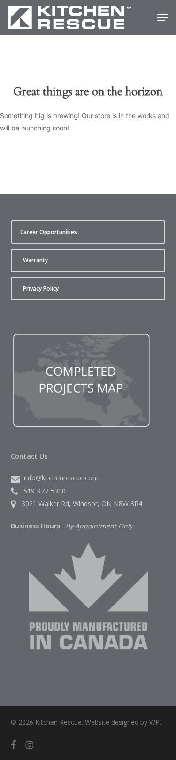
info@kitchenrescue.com (61, 477)
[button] (162, 17)
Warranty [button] (35, 260)
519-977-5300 (44, 490)
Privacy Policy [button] (41, 288)
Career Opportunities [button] (48, 232)
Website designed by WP (122, 722)
